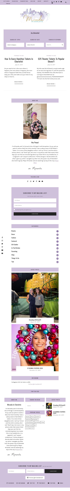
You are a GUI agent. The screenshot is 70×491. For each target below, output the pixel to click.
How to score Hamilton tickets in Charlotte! (19, 60)
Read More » (19, 81)
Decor (32, 416)
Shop (42, 422)
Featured (28, 419)
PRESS (8, 3)
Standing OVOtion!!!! (35, 320)
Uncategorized (30, 428)
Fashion (38, 416)
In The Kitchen (29, 422)
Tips (35, 425)
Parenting (37, 422)
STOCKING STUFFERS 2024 (35, 368)
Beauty (27, 416)
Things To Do (19, 55)
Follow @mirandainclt (35, 384)
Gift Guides (35, 419)
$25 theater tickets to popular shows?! (51, 60)
